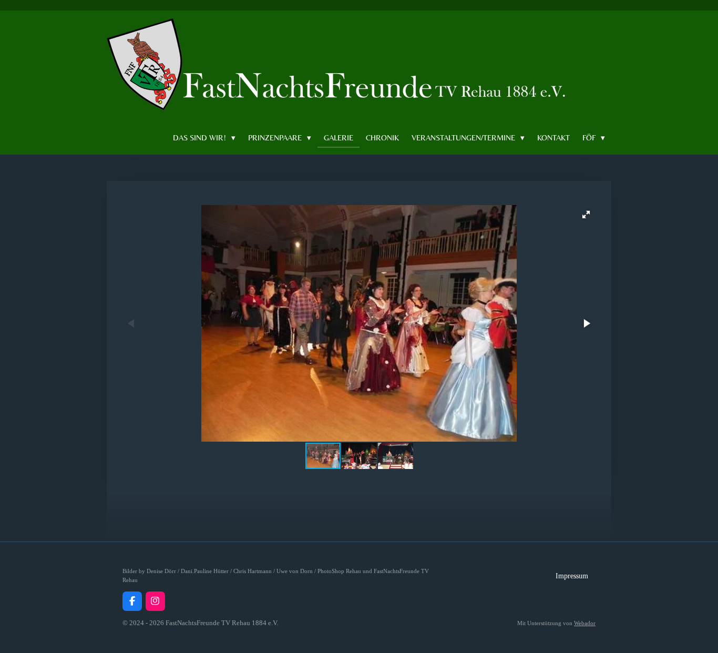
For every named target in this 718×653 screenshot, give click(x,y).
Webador (585, 623)
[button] (586, 214)
